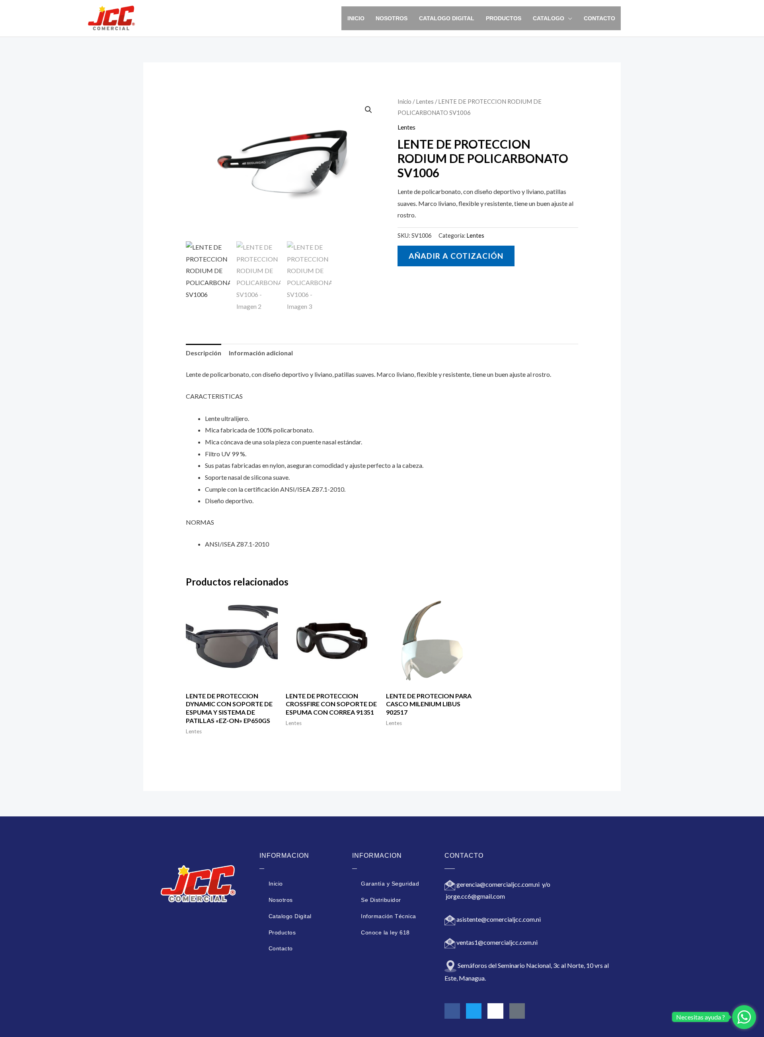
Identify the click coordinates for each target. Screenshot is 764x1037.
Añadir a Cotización (456, 255)
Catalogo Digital (446, 18)
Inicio (355, 18)
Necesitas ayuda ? (700, 1017)
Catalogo (548, 18)
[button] (368, 110)
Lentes (425, 101)
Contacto (599, 18)
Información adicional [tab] (261, 353)
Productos (503, 18)
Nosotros (391, 18)
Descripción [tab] (203, 353)
